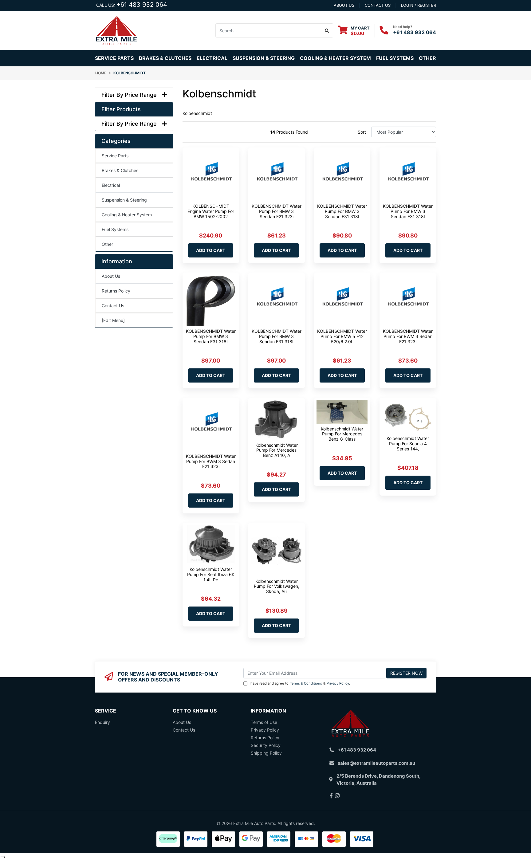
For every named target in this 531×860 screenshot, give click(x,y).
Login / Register (418, 5)
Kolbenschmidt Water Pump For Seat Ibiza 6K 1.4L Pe (210, 574)
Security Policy (266, 745)
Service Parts (115, 155)
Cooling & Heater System (127, 214)
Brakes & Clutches (120, 170)
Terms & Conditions (306, 683)
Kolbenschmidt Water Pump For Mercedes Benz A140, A (276, 450)
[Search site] (327, 30)
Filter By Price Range (129, 95)
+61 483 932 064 (141, 4)
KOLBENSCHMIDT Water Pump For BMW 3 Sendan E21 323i (276, 211)
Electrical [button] (212, 58)
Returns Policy (116, 290)
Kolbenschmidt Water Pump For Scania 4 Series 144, (408, 443)
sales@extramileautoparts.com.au (376, 763)
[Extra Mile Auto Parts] (116, 30)
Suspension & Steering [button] (264, 58)
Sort (362, 132)
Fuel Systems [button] (395, 58)
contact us (378, 5)
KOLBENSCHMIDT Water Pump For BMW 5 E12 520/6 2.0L (342, 336)
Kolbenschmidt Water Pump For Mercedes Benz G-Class (342, 434)
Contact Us (113, 305)
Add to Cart (210, 250)
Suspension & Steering (124, 199)
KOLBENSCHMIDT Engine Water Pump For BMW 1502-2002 (210, 211)
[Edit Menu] (113, 320)
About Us (111, 276)
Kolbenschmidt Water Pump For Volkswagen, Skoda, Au (276, 586)
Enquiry (102, 722)
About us (344, 5)
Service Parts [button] (114, 58)
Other (427, 58)
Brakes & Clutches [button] (165, 58)
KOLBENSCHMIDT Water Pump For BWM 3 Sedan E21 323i (408, 336)
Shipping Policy (266, 753)
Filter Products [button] (121, 109)
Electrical (111, 185)
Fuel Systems (115, 229)
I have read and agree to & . (299, 683)
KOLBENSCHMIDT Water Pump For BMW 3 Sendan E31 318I (342, 211)
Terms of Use (264, 722)
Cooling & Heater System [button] (335, 58)
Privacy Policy (338, 683)
